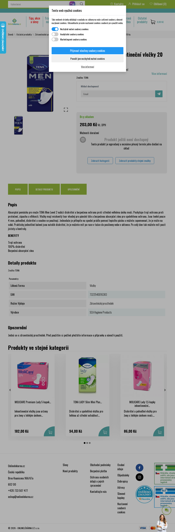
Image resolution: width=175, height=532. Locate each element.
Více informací (87, 66)
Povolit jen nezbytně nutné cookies (87, 58)
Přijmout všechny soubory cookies (87, 51)
